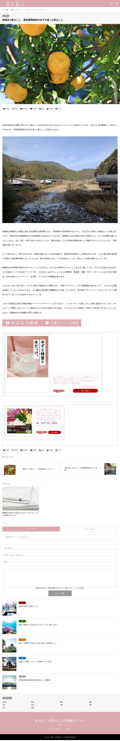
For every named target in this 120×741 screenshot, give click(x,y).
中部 (32, 705)
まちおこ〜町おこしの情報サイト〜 (60, 720)
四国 (6, 16)
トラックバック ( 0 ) (89, 529)
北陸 (3, 705)
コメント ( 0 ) (31, 529)
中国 (61, 705)
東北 (32, 702)
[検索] (111, 3)
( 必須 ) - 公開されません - (14, 555)
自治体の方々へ (59, 729)
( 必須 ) (8, 548)
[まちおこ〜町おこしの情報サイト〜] (21, 3)
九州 (3, 708)
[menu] (116, 3)
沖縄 (32, 708)
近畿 (90, 702)
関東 (61, 702)
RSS (60, 724)
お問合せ (68, 729)
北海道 (4, 702)
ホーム (49, 729)
